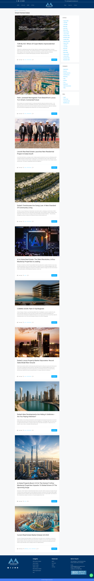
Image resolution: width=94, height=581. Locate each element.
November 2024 (66, 59)
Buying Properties (66, 72)
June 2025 (65, 46)
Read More (54, 59)
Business (65, 71)
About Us (70, 5)
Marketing (26, 548)
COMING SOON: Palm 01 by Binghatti (30, 309)
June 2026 (65, 24)
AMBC (28, 5)
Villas (64, 87)
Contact (75, 5)
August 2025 (65, 43)
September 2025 (66, 41)
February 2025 (66, 54)
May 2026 (65, 26)
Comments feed (66, 100)
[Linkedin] (24, 1)
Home (17, 10)
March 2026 (65, 30)
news (25, 59)
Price (64, 82)
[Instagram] (17, 1)
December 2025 (66, 35)
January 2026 (66, 33)
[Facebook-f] (10, 567)
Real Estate (29, 59)
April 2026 (65, 28)
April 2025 (65, 50)
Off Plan (32, 5)
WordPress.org (66, 102)
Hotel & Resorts (66, 74)
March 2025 (65, 52)
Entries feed (65, 99)
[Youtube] (22, 1)
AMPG (18, 5)
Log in (64, 97)
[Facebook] (18, 1)
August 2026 (65, 20)
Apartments (65, 69)
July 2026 (65, 22)
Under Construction (67, 85)
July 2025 (65, 44)
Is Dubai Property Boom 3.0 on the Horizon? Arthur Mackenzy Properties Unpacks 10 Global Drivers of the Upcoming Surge (37, 485)
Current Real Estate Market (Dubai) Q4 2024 (33, 535)
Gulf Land (23, 5)
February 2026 (66, 31)
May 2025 (65, 48)
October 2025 (66, 39)
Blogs (65, 5)
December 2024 (66, 57)
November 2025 (66, 37)
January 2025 (66, 56)
